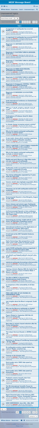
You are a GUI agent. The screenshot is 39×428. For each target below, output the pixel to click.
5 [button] (29, 22)
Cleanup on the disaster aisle (15, 355)
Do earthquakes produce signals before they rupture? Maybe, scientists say (20, 348)
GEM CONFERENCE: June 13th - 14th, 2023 (20, 403)
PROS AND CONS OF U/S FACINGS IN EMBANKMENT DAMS (18, 293)
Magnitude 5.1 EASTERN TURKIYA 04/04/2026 (20, 77)
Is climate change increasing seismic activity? (21, 124)
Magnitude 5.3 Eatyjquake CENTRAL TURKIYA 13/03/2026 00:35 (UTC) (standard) (20, 84)
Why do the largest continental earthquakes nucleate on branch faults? (20, 132)
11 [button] (33, 22)
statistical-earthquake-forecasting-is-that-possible (21, 262)
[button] (17, 22)
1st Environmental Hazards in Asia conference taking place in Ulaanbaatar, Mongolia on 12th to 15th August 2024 (21, 212)
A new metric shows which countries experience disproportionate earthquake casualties (21, 139)
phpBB (14, 424)
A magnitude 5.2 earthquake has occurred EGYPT (22, 37)
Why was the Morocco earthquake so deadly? (20, 308)
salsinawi (15, 31)
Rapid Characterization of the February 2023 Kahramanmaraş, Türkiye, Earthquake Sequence (21, 395)
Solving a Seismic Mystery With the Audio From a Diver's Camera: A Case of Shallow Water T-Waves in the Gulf (21, 270)
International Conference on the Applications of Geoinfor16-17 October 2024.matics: (21, 227)
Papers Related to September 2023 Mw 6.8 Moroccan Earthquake (19, 316)
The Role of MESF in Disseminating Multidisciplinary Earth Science (17, 278)
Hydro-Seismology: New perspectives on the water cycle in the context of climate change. (20, 241)
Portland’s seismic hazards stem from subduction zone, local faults (18, 378)
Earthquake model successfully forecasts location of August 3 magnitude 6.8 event (22, 168)
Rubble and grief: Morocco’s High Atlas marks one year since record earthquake (21, 160)
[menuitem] (5, 6)
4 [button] (27, 22)
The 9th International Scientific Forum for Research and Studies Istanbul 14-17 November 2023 (21, 387)
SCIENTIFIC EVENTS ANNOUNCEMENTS (22, 105)
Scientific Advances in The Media (19, 135)
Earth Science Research (17, 274)
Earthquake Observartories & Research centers (23, 259)
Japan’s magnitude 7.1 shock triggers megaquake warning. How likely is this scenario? (22, 146)
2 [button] (22, 22)
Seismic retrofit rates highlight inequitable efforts (22, 182)
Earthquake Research (16, 208)
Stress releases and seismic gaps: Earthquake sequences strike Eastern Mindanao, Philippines (21, 204)
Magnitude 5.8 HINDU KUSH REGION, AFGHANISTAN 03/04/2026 (18, 69)
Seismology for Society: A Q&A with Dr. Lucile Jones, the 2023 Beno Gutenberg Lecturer (21, 220)
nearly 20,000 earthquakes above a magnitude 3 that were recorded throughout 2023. (21, 248)
